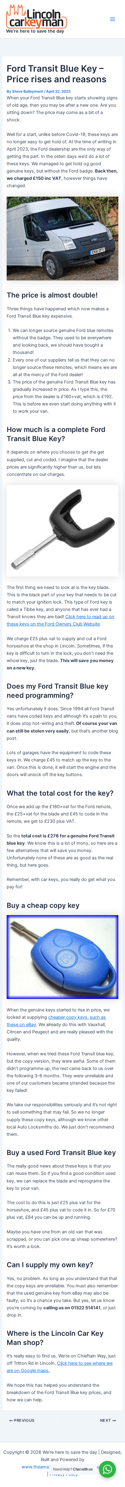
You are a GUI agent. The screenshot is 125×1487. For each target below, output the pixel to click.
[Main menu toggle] (112, 19)
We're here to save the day (35, 31)
